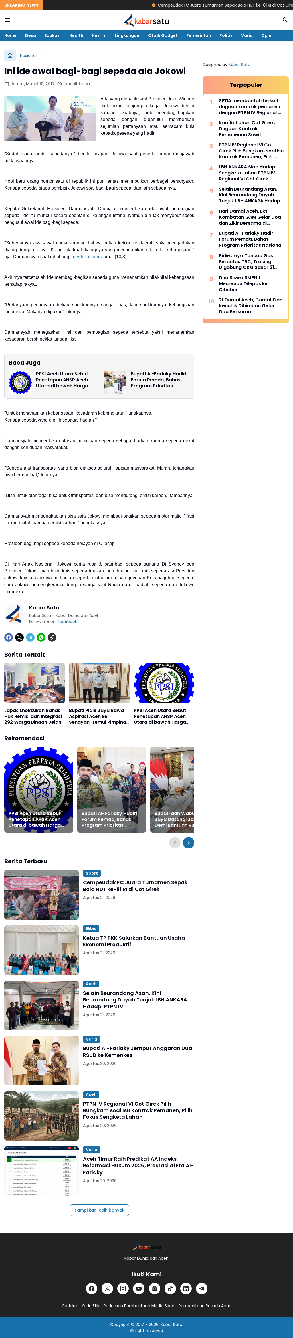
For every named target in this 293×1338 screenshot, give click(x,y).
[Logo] (146, 1246)
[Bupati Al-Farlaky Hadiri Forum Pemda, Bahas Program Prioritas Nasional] (115, 382)
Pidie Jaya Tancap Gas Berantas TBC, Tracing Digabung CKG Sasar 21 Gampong (246, 262)
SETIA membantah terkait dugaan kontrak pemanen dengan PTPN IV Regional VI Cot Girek (250, 107)
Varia (247, 35)
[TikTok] (170, 1288)
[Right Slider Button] (188, 842)
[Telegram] (30, 637)
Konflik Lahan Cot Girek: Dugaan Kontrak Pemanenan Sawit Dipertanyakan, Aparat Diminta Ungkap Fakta (247, 129)
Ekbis (91, 928)
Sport (92, 873)
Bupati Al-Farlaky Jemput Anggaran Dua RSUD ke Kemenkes (137, 1051)
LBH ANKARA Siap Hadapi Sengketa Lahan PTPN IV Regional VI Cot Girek (247, 173)
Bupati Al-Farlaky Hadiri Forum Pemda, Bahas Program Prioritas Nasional (158, 380)
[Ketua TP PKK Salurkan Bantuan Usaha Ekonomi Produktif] (41, 950)
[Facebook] (8, 637)
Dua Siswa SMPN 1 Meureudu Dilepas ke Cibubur (243, 284)
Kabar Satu (239, 64)
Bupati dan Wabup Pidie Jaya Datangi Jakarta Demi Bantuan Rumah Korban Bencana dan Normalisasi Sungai (182, 819)
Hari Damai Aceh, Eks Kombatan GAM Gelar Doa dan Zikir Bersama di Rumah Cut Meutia (250, 217)
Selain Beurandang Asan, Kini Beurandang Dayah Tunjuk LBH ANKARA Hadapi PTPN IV (135, 1000)
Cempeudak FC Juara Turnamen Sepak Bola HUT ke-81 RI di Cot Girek (204, 5)
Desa (30, 35)
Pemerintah (198, 35)
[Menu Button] (7, 20)
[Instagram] (123, 1288)
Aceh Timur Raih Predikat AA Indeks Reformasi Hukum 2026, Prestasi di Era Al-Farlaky (138, 1166)
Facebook (67, 621)
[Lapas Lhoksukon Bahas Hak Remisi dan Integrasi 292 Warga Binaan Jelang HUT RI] (34, 683)
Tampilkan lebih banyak (99, 1210)
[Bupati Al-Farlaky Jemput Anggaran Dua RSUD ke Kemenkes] (41, 1060)
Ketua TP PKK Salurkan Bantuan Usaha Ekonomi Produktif (134, 941)
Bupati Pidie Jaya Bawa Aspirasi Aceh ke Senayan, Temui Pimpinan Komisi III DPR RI (99, 716)
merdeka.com (85, 256)
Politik (226, 35)
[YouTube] (138, 1288)
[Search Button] (285, 20)
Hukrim (99, 35)
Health (76, 35)
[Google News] (154, 1288)
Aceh (91, 984)
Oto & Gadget (163, 35)
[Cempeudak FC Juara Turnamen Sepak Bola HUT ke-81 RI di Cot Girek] (41, 894)
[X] (19, 637)
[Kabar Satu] (146, 20)
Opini (266, 35)
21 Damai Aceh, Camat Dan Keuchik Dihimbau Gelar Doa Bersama (250, 306)
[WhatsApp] (41, 637)
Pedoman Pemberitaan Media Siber (139, 1306)
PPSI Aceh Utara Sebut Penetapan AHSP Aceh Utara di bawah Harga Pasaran (62, 380)
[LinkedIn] (186, 1288)
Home (10, 35)
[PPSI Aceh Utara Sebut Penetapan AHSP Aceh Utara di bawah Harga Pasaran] (20, 382)
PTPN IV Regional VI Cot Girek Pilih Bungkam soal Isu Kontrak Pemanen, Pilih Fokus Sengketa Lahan (138, 1110)
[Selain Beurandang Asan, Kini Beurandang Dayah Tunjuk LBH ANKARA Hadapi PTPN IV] (41, 1005)
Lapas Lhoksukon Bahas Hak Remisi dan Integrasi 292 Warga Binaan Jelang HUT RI (34, 716)
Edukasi (53, 35)
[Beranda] (10, 55)
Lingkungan (127, 35)
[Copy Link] (52, 637)
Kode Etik (90, 1306)
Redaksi (69, 1306)
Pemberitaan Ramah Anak (205, 1306)
